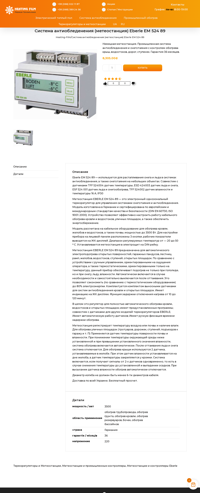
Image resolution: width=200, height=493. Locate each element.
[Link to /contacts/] (167, 4)
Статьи (111, 9)
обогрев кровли (125, 416)
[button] (137, 24)
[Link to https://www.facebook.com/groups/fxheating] (152, 4)
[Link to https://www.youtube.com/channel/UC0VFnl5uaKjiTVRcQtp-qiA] (162, 4)
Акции (111, 4)
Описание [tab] (20, 166)
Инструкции (125, 9)
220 (107, 441)
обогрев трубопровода (120, 412)
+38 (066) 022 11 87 (69, 4)
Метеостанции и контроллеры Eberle (152, 465)
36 (106, 435)
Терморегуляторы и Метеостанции (37, 465)
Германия (111, 429)
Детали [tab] (18, 174)
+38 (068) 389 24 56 (69, 9)
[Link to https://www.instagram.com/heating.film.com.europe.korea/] (157, 4)
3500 (108, 406)
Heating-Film (63, 37)
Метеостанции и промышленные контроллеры (94, 465)
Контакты (177, 4)
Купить (143, 67)
